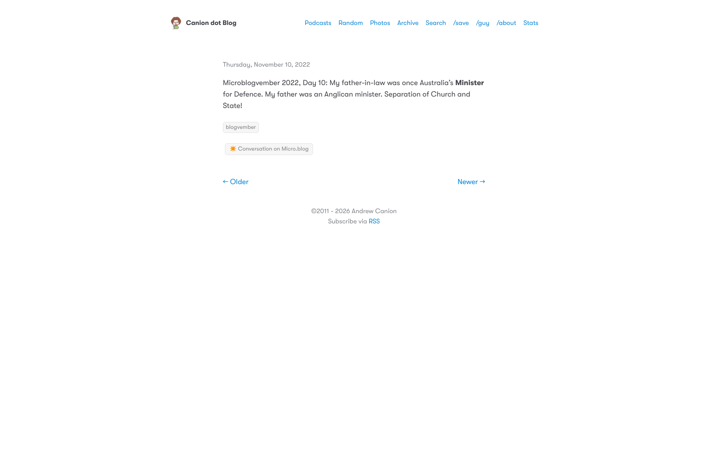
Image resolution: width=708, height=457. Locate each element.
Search (436, 23)
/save (461, 23)
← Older (236, 182)
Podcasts (318, 23)
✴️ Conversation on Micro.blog (269, 149)
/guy (483, 23)
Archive (408, 23)
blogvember (241, 127)
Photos (380, 23)
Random (350, 23)
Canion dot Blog (211, 23)
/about (506, 23)
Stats (530, 23)
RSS (374, 221)
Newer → (471, 182)
